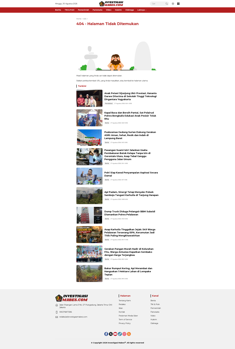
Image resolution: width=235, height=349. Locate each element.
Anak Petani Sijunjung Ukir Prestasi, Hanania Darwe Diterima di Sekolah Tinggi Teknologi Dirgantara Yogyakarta (130, 96)
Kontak (122, 312)
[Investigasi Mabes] (111, 3)
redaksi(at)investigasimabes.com (73, 317)
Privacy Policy (125, 323)
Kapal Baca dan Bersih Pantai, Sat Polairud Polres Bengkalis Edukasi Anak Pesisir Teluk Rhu (130, 115)
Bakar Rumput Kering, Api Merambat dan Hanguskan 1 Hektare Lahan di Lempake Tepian (128, 271)
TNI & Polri (155, 304)
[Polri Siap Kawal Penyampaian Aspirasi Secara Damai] (89, 176)
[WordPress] (120, 334)
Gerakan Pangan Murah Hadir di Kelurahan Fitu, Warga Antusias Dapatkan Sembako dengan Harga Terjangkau (128, 252)
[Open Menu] (178, 3)
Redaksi (122, 304)
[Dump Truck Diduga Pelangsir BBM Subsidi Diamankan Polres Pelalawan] (89, 215)
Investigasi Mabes (116, 343)
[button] (166, 4)
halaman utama (141, 81)
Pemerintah (156, 308)
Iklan (121, 308)
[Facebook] (106, 334)
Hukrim (154, 319)
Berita (107, 123)
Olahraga (154, 323)
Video (153, 316)
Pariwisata (155, 312)
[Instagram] (124, 334)
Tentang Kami (125, 300)
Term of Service (125, 319)
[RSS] (129, 334)
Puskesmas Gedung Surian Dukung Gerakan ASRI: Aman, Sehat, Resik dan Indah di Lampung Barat (130, 135)
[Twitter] (111, 334)
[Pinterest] (115, 334)
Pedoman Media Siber (128, 316)
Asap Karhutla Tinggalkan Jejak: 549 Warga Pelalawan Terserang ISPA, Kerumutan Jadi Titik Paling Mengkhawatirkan (129, 232)
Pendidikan (109, 103)
